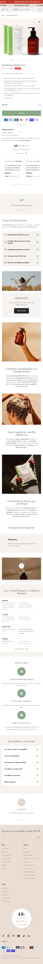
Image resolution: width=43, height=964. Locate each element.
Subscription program (29, 872)
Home (3, 15)
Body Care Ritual (6, 859)
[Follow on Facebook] (3, 936)
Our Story (4, 888)
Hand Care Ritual (6, 862)
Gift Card (4, 868)
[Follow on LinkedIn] (29, 936)
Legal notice (27, 862)
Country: (4, 133)
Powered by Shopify (16, 956)
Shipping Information (29, 878)
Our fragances (6, 898)
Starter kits (4, 852)
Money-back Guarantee (30, 875)
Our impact (5, 891)
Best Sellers (5, 849)
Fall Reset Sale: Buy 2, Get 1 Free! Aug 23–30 (21, 2)
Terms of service (28, 865)
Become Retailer (28, 855)
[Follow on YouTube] (18, 936)
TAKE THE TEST (21, 311)
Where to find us (6, 901)
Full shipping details (24, 140)
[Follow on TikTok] (23, 936)
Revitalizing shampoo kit (12, 15)
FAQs (25, 849)
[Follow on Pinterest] (13, 936)
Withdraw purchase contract (31, 859)
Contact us (26, 852)
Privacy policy (27, 868)
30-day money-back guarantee (10, 140)
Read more (8, 173)
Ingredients (5, 895)
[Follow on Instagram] (8, 936)
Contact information (24, 958)
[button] (12, 73)
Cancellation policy (35, 958)
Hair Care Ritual (6, 855)
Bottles (4, 865)
